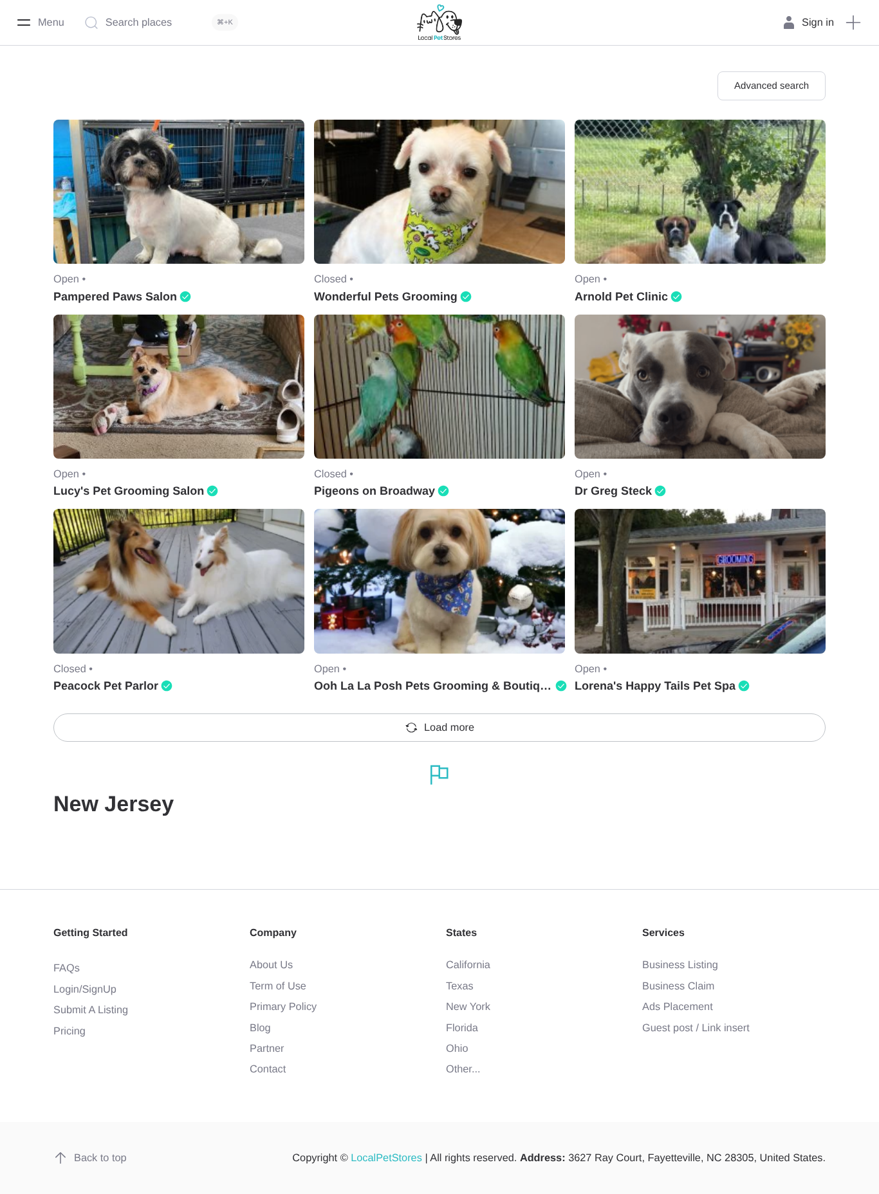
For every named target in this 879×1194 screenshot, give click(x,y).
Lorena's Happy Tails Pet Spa (655, 685)
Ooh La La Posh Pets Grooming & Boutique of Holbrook (468, 685)
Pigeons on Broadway (374, 490)
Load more (449, 727)
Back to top (100, 1158)
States (461, 933)
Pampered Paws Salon (115, 296)
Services (663, 933)
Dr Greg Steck (613, 490)
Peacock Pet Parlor (105, 685)
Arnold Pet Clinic (621, 296)
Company (273, 933)
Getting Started (90, 933)
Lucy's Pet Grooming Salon (128, 490)
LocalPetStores (386, 1158)
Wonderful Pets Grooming (386, 296)
